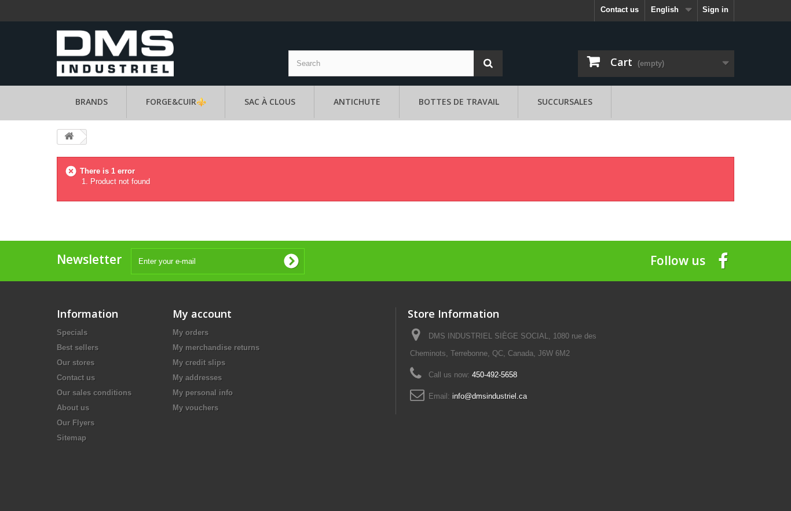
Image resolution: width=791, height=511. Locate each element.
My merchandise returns (216, 347)
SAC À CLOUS (269, 101)
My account (202, 314)
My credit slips (199, 362)
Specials (72, 332)
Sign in (715, 9)
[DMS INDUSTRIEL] (115, 52)
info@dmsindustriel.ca (489, 396)
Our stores (75, 362)
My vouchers (195, 407)
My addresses (197, 377)
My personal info (203, 392)
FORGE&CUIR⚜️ (176, 101)
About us (73, 407)
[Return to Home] (69, 137)
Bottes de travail (459, 101)
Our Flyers (75, 422)
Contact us (619, 9)
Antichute (357, 101)
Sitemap (71, 437)
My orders (190, 332)
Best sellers (77, 347)
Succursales (564, 101)
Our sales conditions (94, 392)
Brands (91, 101)
